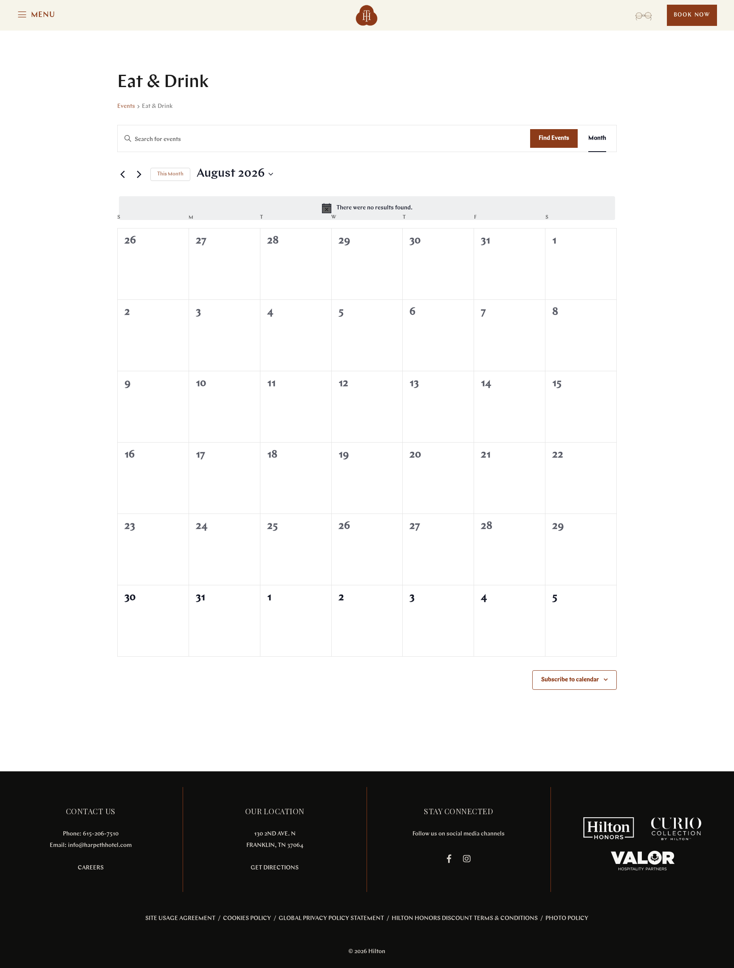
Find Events (554, 138)
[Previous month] (122, 174)
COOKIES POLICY (247, 918)
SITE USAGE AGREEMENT (180, 918)
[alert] (367, 208)
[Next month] (139, 174)
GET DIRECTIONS (275, 868)
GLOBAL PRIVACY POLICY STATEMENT (331, 918)
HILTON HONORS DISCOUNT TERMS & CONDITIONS (465, 918)
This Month (170, 174)
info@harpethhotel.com (100, 845)
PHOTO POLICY (566, 918)
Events (126, 106)
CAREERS (91, 868)
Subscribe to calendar (570, 680)
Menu (43, 15)
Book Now (692, 15)
